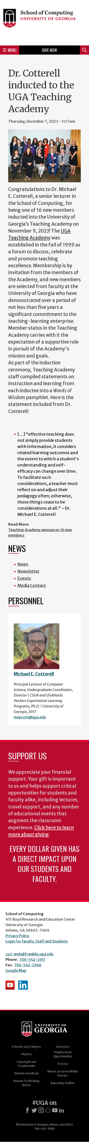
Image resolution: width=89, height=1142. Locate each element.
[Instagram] (41, 1110)
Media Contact (31, 585)
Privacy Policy (17, 935)
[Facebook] (27, 1110)
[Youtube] (55, 1110)
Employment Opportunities (62, 1054)
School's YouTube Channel (10, 985)
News (22, 564)
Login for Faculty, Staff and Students (36, 941)
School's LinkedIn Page (23, 985)
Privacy (63, 1063)
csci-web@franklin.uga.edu (29, 954)
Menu (12, 50)
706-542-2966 (27, 965)
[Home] (44, 22)
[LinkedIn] (61, 1110)
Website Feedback (26, 1073)
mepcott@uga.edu (30, 717)
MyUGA (26, 1054)
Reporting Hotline (62, 1083)
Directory (62, 1046)
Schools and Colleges (26, 1046)
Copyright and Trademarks (26, 1064)
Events (24, 578)
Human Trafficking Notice (26, 1083)
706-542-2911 (32, 959)
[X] (34, 1110)
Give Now (49, 50)
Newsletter (28, 571)
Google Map (15, 970)
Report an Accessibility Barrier (62, 1073)
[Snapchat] (48, 1110)
